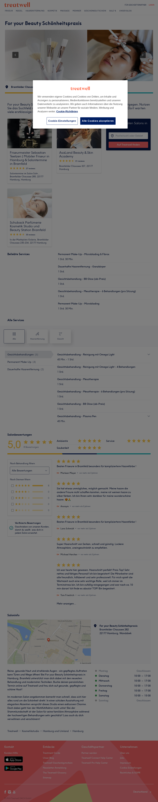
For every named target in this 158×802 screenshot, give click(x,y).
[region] (80, 104)
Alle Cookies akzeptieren (98, 121)
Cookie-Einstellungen (62, 121)
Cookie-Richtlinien (67, 111)
